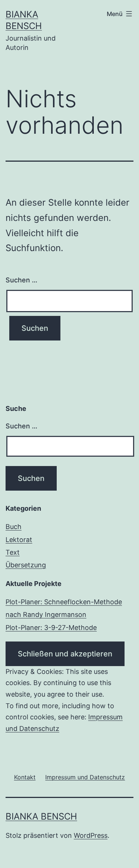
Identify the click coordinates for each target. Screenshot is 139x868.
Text (13, 552)
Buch (13, 526)
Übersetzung (26, 565)
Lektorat (19, 540)
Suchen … (21, 280)
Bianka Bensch (41, 816)
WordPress (90, 835)
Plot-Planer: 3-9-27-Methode (51, 627)
